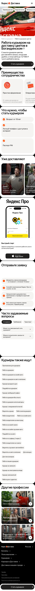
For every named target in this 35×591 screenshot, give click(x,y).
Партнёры (4, 575)
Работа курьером (7, 39)
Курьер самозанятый (9, 475)
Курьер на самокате (8, 466)
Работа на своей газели (9, 425)
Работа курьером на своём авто (12, 375)
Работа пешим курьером (10, 461)
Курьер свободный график (11, 393)
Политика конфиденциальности (10, 580)
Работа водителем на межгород (12, 420)
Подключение (19, 10)
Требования (17, 322)
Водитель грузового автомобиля (13, 447)
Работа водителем (8, 416)
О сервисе (6, 322)
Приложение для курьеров (11, 365)
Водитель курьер (8, 411)
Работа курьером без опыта (11, 397)
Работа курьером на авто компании (13, 379)
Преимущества (8, 10)
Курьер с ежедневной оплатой (12, 406)
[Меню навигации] (32, 3)
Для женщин (27, 452)
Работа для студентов (9, 479)
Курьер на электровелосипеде (12, 470)
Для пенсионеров (8, 457)
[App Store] (17, 256)
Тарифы (3, 572)
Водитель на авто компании (11, 452)
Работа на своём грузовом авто (12, 429)
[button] (17, 329)
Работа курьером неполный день (13, 402)
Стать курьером (17, 64)
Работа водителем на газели (11, 443)
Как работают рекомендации (9, 583)
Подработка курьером (9, 388)
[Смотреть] (12, 179)
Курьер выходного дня (9, 384)
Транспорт (27, 322)
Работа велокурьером (23, 411)
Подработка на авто (8, 434)
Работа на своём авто (24, 416)
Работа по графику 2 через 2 (11, 438)
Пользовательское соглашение (10, 577)
